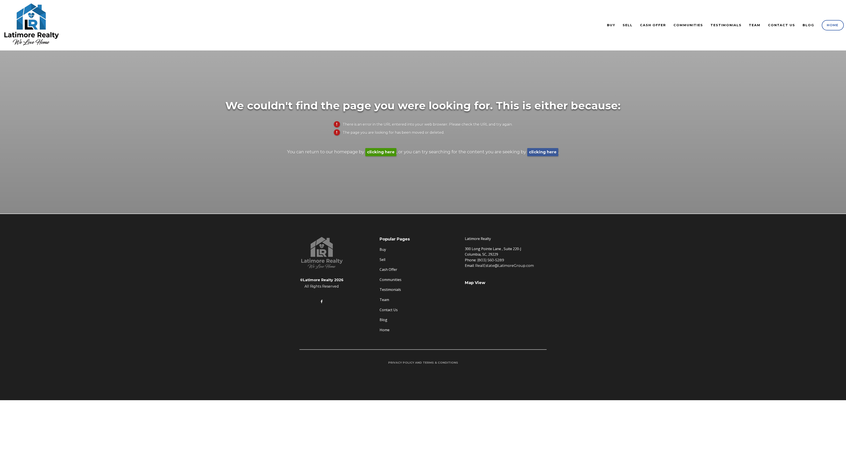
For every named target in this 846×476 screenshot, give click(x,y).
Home (833, 25)
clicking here (381, 152)
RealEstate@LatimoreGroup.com (504, 266)
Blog (808, 25)
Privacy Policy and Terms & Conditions (423, 362)
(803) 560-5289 (490, 260)
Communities (688, 25)
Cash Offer (653, 25)
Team (755, 25)
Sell (628, 25)
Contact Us (781, 25)
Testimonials (726, 25)
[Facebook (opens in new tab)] (321, 301)
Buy (611, 25)
